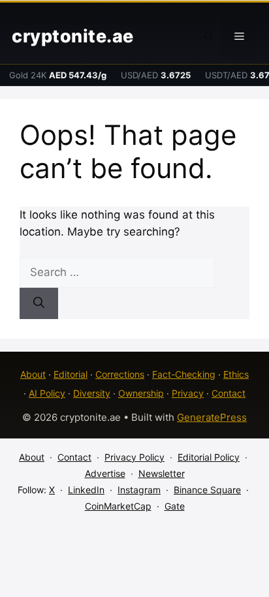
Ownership (141, 393)
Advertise (105, 473)
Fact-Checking (183, 374)
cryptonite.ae (73, 36)
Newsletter (161, 473)
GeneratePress (212, 417)
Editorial (70, 374)
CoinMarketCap (118, 506)
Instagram (139, 489)
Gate (175, 506)
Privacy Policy (134, 457)
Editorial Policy (209, 457)
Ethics (236, 374)
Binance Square (207, 489)
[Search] (39, 303)
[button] (209, 36)
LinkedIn (86, 489)
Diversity (91, 393)
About (33, 374)
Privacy (188, 393)
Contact (228, 393)
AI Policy (47, 393)
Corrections (119, 374)
